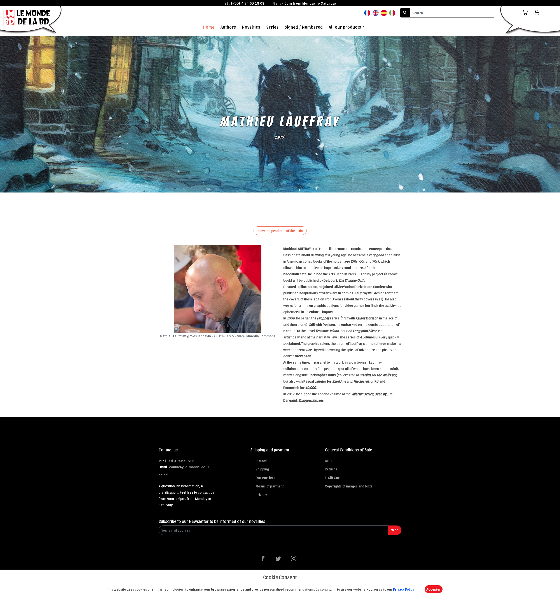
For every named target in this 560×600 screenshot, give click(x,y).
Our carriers (265, 477)
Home (209, 26)
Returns (331, 469)
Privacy (261, 494)
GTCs (328, 460)
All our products (345, 26)
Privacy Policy (403, 589)
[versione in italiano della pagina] (392, 12)
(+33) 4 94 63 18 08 (247, 3)
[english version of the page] (376, 12)
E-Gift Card (333, 477)
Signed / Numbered (304, 26)
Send (394, 530)
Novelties (251, 26)
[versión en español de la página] (384, 12)
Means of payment (270, 486)
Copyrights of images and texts (349, 486)
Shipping (262, 469)
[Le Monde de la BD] (31, 20)
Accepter (433, 589)
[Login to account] (537, 12)
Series (272, 26)
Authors (228, 26)
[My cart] (526, 12)
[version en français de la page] (367, 12)
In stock (262, 460)
